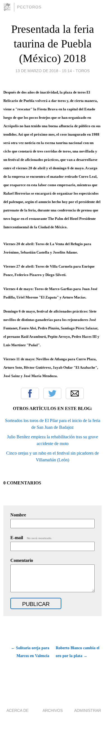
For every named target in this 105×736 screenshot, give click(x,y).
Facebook (30, 393)
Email (75, 393)
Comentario (21, 560)
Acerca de (17, 710)
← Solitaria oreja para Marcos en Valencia (30, 652)
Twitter (52, 393)
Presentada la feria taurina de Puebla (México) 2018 (52, 44)
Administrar (87, 710)
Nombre (18, 514)
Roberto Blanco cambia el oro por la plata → (77, 652)
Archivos (53, 710)
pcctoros (29, 7)
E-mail (31, 537)
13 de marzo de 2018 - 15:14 (43, 71)
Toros (83, 71)
